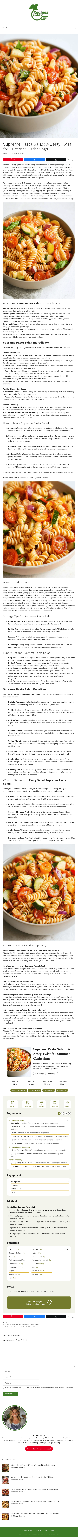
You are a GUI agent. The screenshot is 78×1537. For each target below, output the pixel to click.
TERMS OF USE (38, 1530)
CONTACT (53, 1530)
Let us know (31, 1304)
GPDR (46, 1530)
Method (41, 1106)
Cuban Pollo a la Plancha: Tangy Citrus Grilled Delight (22, 1324)
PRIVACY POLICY (27, 1530)
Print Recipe (39, 1074)
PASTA (7, 1322)
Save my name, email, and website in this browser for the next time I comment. (39, 1388)
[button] (68, 1120)
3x (66, 1113)
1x (59, 1113)
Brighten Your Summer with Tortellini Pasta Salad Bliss (22, 1327)
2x (62, 1113)
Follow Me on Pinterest (41, 1449)
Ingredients (12, 1106)
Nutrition (55, 1106)
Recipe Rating (9, 1340)
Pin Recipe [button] (52, 1074)
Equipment (27, 1106)
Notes (67, 1106)
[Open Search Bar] (75, 28)
